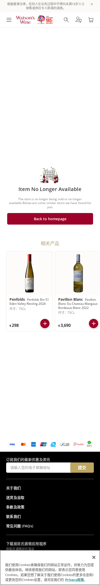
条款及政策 (15, 507)
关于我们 (13, 488)
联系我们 (13, 516)
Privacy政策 (74, 579)
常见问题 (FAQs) (19, 525)
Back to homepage (50, 218)
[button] (78, 20)
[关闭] (93, 557)
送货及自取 (15, 497)
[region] (50, 567)
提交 (82, 467)
